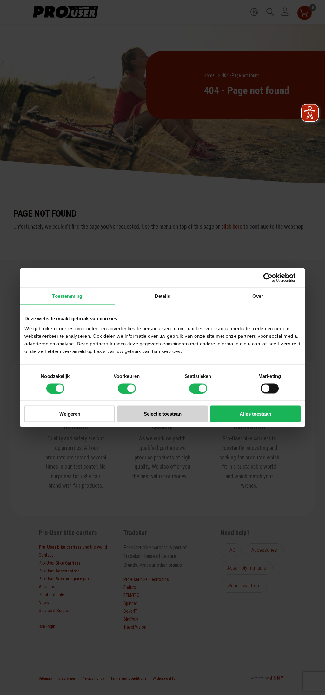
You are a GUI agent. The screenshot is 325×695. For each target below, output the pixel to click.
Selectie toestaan (163, 414)
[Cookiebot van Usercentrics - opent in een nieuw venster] (273, 277)
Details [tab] (162, 295)
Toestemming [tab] (67, 295)
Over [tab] (257, 295)
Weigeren (69, 414)
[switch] (127, 388)
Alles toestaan (255, 414)
